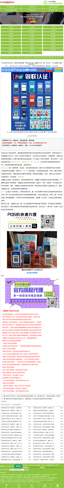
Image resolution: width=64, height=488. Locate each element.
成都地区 (32, 39)
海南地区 (32, 46)
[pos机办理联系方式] (32, 293)
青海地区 (53, 49)
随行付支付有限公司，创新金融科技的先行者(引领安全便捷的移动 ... (22, 325)
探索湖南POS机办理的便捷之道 (11, 377)
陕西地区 (53, 36)
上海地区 (32, 27)
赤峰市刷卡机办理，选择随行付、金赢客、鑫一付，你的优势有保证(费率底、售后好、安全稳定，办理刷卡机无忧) (12, 410)
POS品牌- (23, 481)
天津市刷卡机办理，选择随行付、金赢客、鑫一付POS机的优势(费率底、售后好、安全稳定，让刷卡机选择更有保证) (44, 407)
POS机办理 (32, 7)
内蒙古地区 (32, 30)
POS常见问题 (19, 474)
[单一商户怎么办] (32, 101)
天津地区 (11, 39)
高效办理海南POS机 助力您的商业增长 (13, 372)
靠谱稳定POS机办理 (10, 57)
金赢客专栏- (33, 480)
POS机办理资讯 (53, 7)
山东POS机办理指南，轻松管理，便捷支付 (15, 388)
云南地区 (11, 33)
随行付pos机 (16, 162)
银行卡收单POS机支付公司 (39, 478)
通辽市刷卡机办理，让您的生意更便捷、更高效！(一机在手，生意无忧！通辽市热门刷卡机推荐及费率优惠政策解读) (44, 437)
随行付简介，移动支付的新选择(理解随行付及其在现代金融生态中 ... (22, 327)
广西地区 (11, 46)
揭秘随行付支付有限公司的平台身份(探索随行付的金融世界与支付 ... (22, 332)
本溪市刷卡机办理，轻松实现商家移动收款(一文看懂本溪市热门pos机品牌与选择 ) (44, 451)
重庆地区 (53, 39)
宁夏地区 (32, 49)
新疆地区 (11, 52)
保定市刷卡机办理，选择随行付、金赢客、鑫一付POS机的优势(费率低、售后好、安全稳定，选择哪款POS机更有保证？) (12, 426)
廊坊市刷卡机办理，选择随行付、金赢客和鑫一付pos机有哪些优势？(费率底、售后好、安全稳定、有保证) (12, 407)
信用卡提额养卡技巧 (52, 478)
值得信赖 (21, 177)
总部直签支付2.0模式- (6, 481)
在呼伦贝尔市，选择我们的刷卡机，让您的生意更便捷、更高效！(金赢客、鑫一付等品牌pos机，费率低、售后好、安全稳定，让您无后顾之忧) (44, 459)
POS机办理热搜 (27, 478)
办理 (46, 206)
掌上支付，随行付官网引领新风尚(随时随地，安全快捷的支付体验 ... (22, 335)
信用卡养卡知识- (16, 481)
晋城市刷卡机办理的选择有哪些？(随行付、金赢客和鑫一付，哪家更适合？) (44, 421)
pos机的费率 (25, 171)
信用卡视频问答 (35, 476)
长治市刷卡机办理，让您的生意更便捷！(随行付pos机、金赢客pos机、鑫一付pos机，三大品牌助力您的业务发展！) (12, 413)
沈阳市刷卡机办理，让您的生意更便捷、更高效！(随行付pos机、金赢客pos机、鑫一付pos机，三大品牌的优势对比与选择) (44, 456)
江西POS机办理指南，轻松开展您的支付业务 (15, 391)
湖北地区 (32, 36)
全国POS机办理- (40, 480)
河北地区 (11, 30)
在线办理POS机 (53, 10)
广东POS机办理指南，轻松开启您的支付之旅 (15, 380)
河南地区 (32, 52)
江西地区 (32, 43)
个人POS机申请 (27, 474)
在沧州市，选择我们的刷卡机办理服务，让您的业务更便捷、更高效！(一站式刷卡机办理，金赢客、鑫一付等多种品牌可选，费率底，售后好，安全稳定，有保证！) (12, 415)
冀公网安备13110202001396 (55, 467)
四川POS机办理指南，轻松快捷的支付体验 (15, 370)
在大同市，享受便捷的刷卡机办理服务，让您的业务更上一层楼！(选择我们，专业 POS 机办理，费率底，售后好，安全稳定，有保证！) (44, 415)
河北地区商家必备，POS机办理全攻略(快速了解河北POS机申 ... (21, 314)
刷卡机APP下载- (25, 480)
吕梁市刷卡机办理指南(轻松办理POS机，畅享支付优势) (12, 437)
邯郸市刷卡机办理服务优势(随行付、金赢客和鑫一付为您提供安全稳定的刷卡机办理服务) (29, 398)
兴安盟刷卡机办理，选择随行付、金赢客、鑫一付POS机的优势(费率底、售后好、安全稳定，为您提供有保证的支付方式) (12, 456)
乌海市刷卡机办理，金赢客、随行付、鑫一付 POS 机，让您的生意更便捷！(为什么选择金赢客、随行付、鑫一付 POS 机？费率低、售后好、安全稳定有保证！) (12, 443)
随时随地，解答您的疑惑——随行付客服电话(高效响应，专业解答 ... (22, 322)
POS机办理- (17, 480)
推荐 (58, 159)
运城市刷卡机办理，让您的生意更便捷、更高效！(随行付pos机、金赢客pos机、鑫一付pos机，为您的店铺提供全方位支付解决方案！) (44, 426)
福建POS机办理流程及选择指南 (11, 340)
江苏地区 (11, 43)
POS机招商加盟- (49, 480)
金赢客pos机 (25, 162)
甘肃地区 (53, 46)
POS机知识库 (32, 10)
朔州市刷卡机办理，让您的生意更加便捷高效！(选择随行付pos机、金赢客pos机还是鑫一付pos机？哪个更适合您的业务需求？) (12, 432)
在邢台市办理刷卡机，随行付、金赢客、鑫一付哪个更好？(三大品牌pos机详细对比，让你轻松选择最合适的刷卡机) (44, 418)
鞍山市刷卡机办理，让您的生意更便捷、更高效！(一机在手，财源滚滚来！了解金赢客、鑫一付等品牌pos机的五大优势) (44, 454)
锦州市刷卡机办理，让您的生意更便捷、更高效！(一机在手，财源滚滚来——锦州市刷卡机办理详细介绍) (44, 448)
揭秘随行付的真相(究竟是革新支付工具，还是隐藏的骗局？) (20, 338)
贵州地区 (32, 33)
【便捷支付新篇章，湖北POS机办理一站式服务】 (17, 385)
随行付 (3, 168)
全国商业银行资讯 (45, 476)
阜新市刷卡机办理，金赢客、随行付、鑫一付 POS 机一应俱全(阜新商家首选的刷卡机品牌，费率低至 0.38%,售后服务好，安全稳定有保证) (12, 448)
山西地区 (53, 30)
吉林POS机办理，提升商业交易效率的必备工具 (16, 351)
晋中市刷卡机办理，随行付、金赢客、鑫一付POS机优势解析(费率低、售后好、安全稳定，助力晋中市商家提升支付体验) (44, 443)
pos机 (7, 168)
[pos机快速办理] (32, 221)
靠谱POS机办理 (11, 474)
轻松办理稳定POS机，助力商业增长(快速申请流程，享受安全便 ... (21, 317)
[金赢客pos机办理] (32, 249)
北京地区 (11, 27)
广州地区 (53, 27)
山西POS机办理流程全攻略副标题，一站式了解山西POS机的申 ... (21, 359)
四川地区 (53, 33)
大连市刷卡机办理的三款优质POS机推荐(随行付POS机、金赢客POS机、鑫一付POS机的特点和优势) (12, 454)
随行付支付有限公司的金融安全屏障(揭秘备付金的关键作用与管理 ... (22, 330)
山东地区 (53, 43)
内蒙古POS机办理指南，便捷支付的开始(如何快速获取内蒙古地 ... (21, 356)
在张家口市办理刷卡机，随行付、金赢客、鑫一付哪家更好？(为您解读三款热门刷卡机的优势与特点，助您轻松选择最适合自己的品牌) (12, 418)
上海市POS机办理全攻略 (9, 343)
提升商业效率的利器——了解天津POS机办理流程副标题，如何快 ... (22, 362)
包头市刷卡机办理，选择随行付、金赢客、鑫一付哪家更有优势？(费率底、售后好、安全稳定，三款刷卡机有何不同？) (12, 446)
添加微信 (18, 466)
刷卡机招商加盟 (36, 474)
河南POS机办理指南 (8, 383)
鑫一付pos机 (35, 162)
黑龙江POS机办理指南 (9, 348)
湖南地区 (11, 36)
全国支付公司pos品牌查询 (7, 478)
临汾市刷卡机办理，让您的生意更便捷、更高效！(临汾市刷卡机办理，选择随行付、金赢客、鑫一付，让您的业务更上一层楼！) (44, 424)
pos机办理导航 (32, 136)
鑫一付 (3, 192)
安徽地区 (11, 49)
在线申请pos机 (4, 476)
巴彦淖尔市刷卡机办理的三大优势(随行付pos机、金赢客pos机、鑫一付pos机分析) (12, 435)
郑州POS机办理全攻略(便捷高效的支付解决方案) (16, 319)
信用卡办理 (11, 476)
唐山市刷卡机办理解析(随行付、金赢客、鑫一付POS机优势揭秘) (44, 440)
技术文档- (37, 481)
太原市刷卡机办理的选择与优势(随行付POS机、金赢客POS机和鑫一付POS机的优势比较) (12, 421)
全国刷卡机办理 (19, 57)
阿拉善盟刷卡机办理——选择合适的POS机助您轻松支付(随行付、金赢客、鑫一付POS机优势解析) (12, 451)
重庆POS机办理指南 (8, 367)
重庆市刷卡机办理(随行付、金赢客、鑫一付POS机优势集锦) (44, 432)
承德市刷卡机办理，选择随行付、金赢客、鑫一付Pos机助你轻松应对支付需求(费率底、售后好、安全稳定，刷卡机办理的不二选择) (12, 424)
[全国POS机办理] (32, 18)
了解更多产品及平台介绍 (10, 311)
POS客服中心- (10, 480)
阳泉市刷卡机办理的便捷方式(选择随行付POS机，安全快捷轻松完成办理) (12, 429)
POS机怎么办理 (26, 476)
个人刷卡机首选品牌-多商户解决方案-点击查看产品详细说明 (32, 132)
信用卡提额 (18, 476)
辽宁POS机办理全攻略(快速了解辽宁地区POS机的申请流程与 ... (21, 354)
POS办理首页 (11, 7)
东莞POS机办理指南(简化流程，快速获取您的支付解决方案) (20, 364)
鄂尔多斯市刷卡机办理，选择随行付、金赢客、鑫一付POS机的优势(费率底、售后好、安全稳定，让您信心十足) (12, 440)
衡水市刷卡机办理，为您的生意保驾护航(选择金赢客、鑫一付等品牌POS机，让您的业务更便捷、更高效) (33, 396)
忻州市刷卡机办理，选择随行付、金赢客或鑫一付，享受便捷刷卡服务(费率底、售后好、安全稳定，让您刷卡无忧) (44, 429)
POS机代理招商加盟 (11, 10)
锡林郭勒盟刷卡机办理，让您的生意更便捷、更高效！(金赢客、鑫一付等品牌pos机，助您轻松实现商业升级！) (12, 459)
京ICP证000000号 (34, 467)
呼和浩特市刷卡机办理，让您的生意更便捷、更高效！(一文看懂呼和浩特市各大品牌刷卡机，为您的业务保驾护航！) (44, 446)
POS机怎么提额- (30, 481)
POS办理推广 (18, 478)
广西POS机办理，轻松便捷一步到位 (13, 375)
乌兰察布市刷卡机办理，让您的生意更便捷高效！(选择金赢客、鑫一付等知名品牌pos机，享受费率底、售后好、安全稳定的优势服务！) (44, 435)
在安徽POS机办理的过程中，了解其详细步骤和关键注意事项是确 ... (22, 346)
